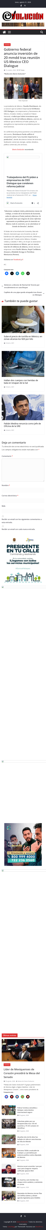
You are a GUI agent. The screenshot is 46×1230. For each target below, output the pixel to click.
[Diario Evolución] (4, 32)
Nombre (6, 485)
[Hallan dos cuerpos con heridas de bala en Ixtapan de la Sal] (23, 352)
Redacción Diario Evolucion (26, 1081)
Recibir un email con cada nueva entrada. (18, 529)
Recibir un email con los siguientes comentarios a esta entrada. (22, 521)
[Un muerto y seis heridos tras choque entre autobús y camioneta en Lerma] (9, 1183)
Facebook (17, 259)
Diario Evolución (18, 149)
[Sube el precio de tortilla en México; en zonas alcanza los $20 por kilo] (23, 307)
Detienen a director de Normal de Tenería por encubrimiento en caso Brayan (21, 286)
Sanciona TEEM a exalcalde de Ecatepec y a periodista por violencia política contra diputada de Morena (29, 1153)
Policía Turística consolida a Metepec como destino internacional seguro (27, 1110)
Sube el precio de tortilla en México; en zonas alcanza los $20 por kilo (23, 337)
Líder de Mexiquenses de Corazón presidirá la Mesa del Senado (22, 1073)
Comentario (7, 456)
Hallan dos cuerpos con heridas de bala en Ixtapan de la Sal (21, 381)
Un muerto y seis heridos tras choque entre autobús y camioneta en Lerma (29, 1182)
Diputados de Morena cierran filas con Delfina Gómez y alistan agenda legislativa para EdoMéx (29, 1195)
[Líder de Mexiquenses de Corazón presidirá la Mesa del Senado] (23, 1050)
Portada (7, 44)
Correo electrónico (10, 495)
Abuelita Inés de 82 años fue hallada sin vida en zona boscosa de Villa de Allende (29, 1139)
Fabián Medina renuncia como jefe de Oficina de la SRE (22, 425)
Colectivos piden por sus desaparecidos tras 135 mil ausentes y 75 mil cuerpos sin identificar (28, 1124)
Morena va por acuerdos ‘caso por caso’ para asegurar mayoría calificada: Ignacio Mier (29, 1168)
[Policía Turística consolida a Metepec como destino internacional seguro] (9, 1111)
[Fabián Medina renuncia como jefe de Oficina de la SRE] (23, 396)
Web (3, 506)
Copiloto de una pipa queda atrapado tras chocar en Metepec (23, 293)
